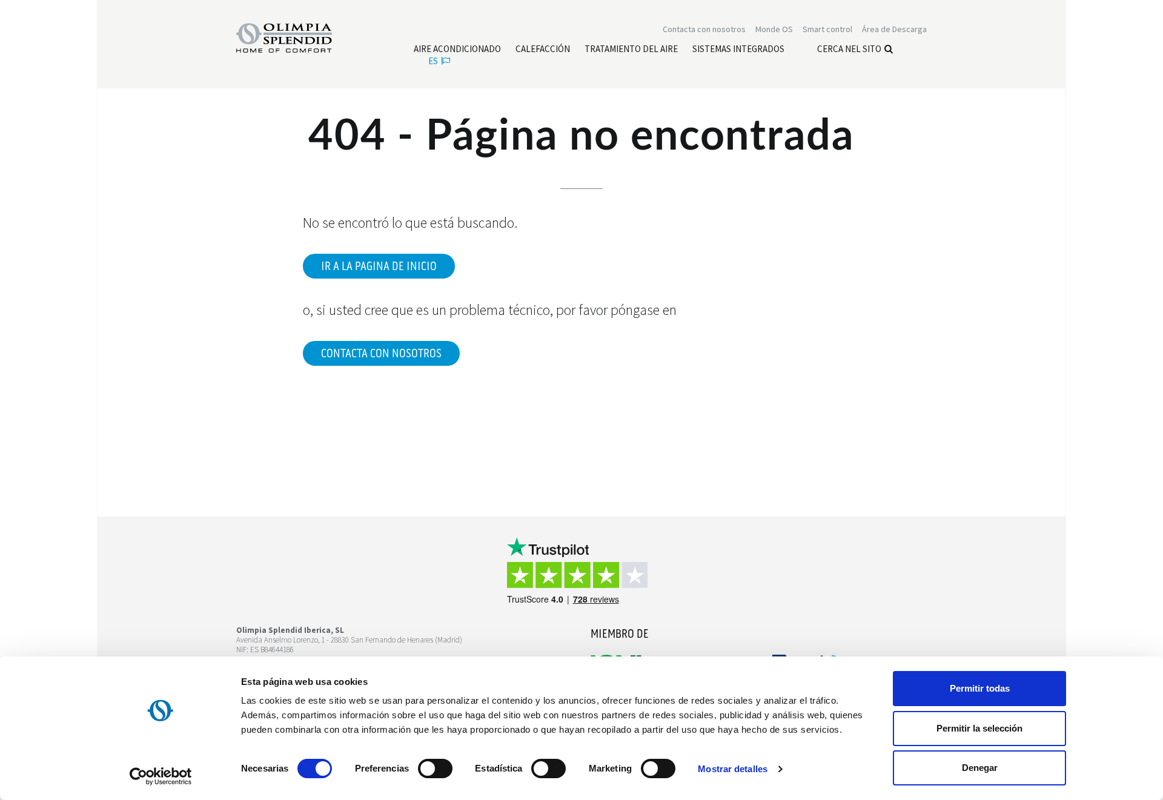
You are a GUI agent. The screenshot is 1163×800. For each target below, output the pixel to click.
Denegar (980, 767)
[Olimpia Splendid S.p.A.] (296, 36)
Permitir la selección (979, 728)
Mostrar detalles (732, 769)
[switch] (435, 768)
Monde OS (774, 29)
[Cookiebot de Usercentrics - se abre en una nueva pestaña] (161, 776)
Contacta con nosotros (381, 354)
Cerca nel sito (849, 49)
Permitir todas (980, 688)
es (433, 61)
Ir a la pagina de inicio (379, 266)
